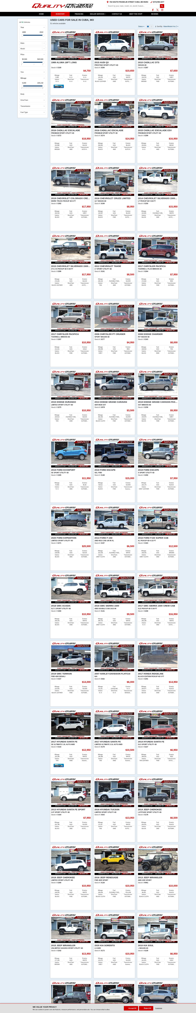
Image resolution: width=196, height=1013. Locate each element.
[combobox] (20, 43)
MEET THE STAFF (135, 14)
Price (22, 54)
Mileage (23, 78)
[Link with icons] (153, 10)
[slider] (22, 35)
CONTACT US (117, 14)
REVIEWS (154, 14)
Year (22, 27)
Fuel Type (24, 112)
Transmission (25, 106)
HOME (41, 14)
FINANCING (79, 14)
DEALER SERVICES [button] (98, 14)
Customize (158, 1008)
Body (22, 94)
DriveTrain (24, 100)
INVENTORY (60, 14)
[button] (162, 6)
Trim (22, 72)
